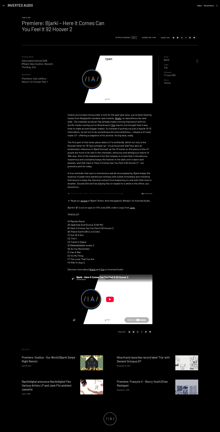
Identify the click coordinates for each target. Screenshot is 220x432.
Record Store (209, 6)
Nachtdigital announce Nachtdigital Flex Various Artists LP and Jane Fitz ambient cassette (47, 385)
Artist (166, 57)
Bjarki (118, 118)
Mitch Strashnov (124, 37)
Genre (166, 80)
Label (166, 64)
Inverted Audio (20, 5)
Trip (113, 125)
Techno (167, 83)
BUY (134, 37)
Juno (132, 207)
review (84, 200)
